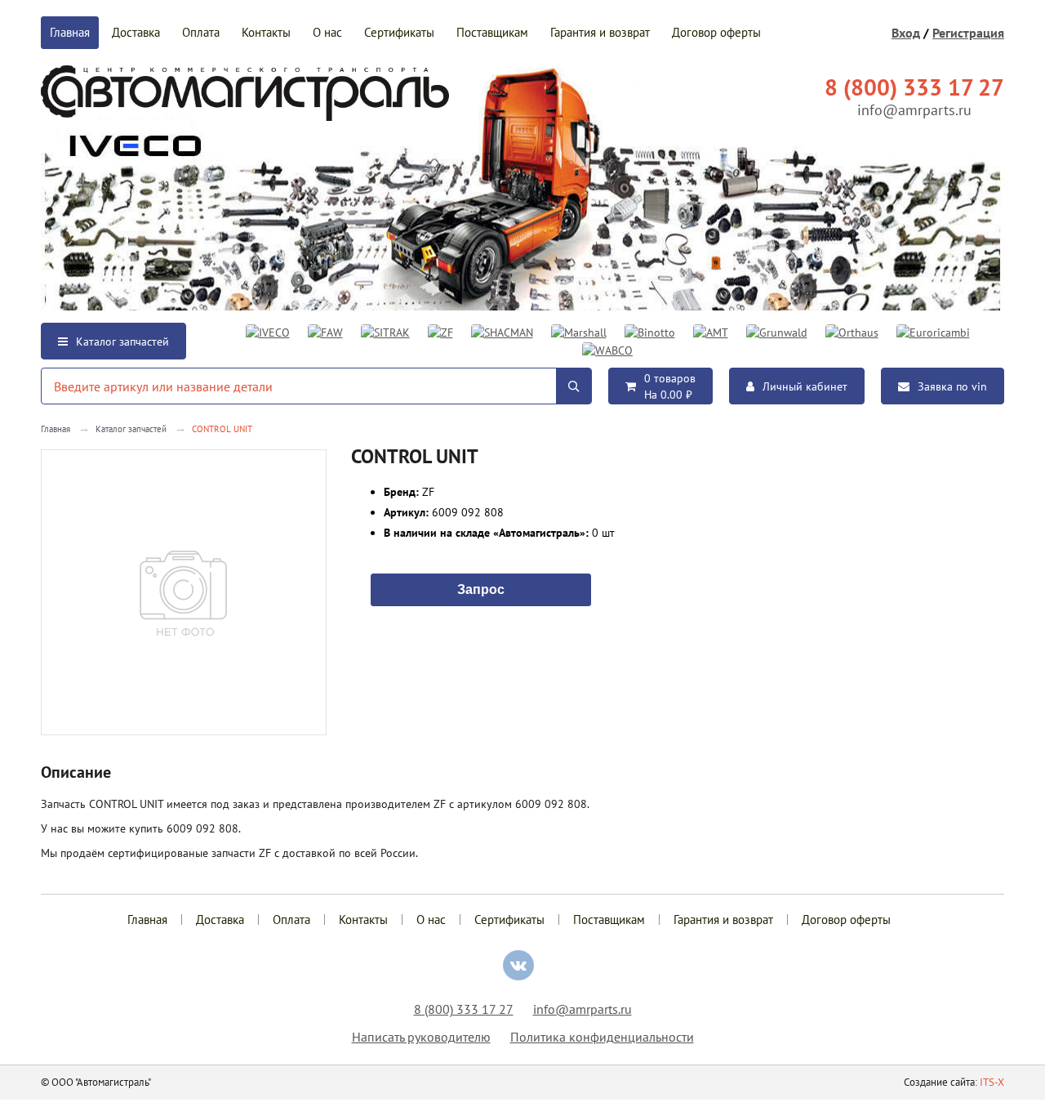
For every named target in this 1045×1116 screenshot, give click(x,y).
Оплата (201, 32)
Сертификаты (399, 32)
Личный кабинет (805, 386)
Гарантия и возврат (600, 32)
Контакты (266, 32)
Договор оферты (716, 32)
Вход (906, 33)
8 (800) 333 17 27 (464, 1009)
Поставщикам (492, 32)
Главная (70, 32)
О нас (327, 32)
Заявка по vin (952, 386)
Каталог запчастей (122, 341)
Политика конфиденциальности (602, 1037)
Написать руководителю (421, 1037)
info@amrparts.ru (914, 109)
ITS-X (992, 1082)
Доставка (136, 32)
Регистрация (968, 33)
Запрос (481, 588)
